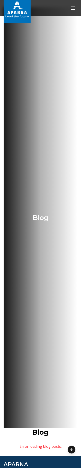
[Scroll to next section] (72, 449)
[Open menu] (72, 8)
